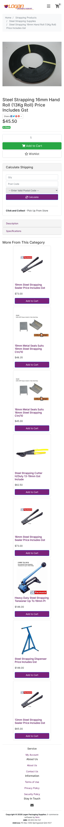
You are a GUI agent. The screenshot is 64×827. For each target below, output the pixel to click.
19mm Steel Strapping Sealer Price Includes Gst (30, 286)
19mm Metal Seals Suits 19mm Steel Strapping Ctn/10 (29, 349)
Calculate (33, 197)
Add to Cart (33, 146)
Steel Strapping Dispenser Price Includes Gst (31, 660)
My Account (32, 754)
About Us (32, 765)
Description (12, 223)
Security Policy (32, 794)
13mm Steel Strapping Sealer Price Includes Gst (30, 721)
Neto (37, 817)
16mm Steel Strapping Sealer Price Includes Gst (30, 538)
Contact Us (32, 771)
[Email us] (32, 805)
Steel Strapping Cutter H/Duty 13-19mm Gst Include (28, 476)
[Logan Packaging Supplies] (18, 6)
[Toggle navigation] (48, 6)
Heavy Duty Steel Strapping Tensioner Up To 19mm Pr (32, 599)
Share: (7, 116)
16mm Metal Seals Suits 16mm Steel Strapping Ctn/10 (29, 412)
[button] (32, 154)
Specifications (13, 231)
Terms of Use (32, 782)
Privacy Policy (32, 788)
